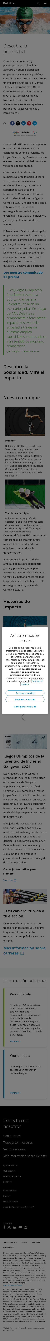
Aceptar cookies (25, 693)
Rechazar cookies (25, 699)
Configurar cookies (25, 706)
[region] (25, 670)
